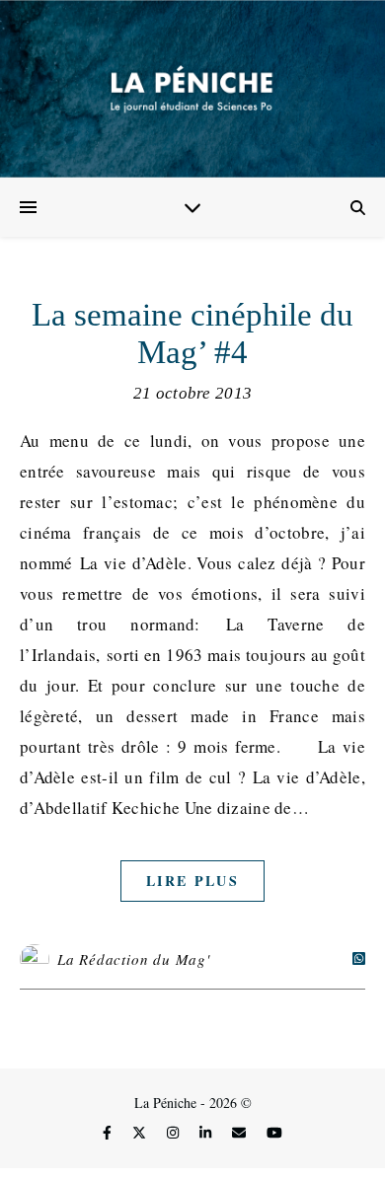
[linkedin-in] (207, 1133)
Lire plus (192, 880)
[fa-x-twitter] (141, 1133)
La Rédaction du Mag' (133, 959)
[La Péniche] (192, 89)
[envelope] (241, 1133)
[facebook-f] (109, 1133)
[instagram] (175, 1133)
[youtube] (274, 1133)
